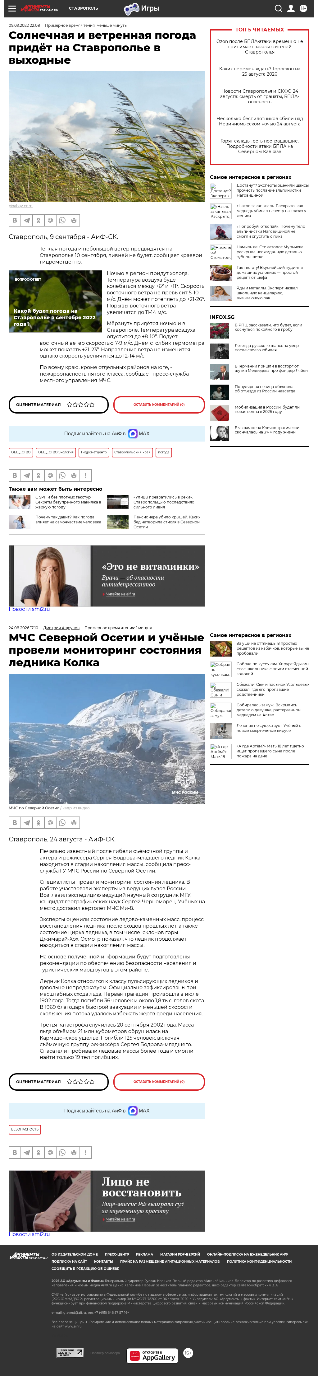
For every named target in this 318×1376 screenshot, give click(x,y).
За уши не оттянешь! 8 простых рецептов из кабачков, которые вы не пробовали (273, 648)
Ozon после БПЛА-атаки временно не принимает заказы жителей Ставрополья (259, 47)
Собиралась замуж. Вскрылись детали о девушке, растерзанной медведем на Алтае (269, 710)
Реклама (144, 1254)
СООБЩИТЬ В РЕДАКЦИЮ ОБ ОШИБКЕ (85, 1269)
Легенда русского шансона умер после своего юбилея (267, 348)
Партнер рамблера (105, 1353)
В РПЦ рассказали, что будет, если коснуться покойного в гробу (268, 327)
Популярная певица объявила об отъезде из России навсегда (265, 389)
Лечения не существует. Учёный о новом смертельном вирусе (269, 728)
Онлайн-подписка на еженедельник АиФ (247, 1254)
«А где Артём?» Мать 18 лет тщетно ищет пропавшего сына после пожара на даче (270, 751)
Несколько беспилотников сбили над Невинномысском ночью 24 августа (259, 121)
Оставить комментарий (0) (159, 405)
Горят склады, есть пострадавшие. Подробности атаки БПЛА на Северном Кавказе (259, 146)
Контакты (103, 1262)
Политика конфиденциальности (259, 1262)
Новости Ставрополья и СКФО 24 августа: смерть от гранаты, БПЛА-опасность (259, 97)
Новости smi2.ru (29, 609)
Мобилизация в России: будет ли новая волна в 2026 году (267, 409)
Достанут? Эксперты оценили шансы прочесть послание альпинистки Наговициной (273, 190)
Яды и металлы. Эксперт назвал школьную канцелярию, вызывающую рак (267, 293)
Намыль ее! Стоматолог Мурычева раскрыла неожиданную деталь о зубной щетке (270, 252)
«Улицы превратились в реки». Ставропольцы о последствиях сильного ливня (164, 502)
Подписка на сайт (69, 1262)
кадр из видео (76, 808)
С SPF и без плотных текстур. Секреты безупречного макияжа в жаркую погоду (68, 502)
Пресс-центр (117, 1254)
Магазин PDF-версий (180, 1254)
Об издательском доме (75, 1254)
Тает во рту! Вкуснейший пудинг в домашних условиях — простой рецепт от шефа (270, 272)
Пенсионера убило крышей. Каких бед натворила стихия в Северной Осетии (167, 522)
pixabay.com (21, 206)
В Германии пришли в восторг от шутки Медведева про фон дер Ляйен (271, 368)
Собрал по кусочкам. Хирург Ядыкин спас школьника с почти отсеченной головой (273, 669)
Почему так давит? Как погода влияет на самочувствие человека (68, 519)
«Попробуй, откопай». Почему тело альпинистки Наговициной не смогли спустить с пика (271, 231)
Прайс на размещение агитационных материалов (170, 1262)
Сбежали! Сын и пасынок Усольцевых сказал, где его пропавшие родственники (273, 689)
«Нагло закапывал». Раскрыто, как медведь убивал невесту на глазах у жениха (271, 211)
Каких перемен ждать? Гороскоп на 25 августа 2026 (259, 71)
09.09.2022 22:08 (24, 25)
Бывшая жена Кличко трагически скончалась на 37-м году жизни (267, 430)
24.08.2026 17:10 (23, 627)
